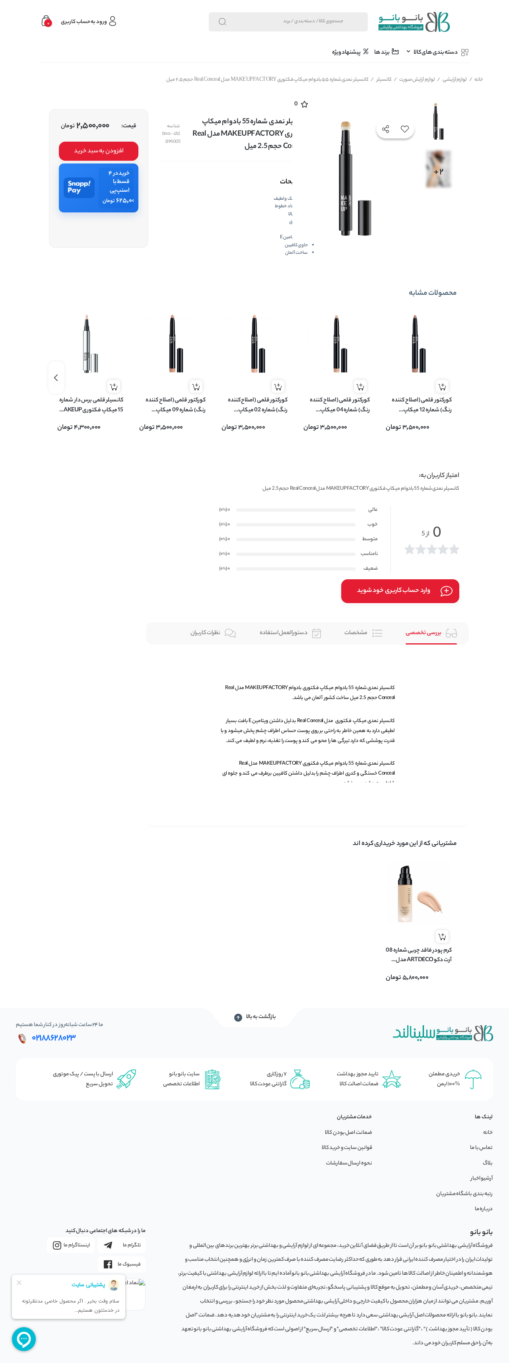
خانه (476, 80)
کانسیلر (381, 80)
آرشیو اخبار (482, 1178)
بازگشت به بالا (261, 1017)
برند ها (382, 53)
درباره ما (484, 1209)
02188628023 (54, 1038)
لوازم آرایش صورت (414, 80)
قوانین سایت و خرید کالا (347, 1148)
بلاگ (488, 1163)
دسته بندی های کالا (435, 53)
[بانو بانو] (413, 22)
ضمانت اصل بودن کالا (348, 1132)
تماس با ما (481, 1148)
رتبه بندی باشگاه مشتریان (464, 1194)
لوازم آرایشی (452, 80)
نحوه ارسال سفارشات (349, 1163)
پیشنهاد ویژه (346, 53)
